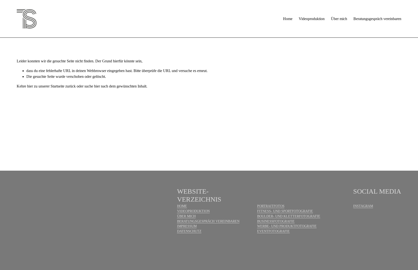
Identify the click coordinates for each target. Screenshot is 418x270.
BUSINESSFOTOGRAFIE (276, 221)
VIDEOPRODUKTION (193, 211)
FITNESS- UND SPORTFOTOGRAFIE (285, 211)
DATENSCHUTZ (189, 231)
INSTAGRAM (363, 206)
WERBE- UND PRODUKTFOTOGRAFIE (287, 226)
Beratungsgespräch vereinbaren (377, 19)
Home (287, 19)
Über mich (339, 19)
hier (30, 86)
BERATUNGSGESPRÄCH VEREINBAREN (208, 221)
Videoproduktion (312, 19)
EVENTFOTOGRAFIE (273, 231)
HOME (182, 206)
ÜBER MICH (186, 216)
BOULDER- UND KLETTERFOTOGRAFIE (288, 216)
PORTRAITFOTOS (270, 206)
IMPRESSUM (187, 226)
